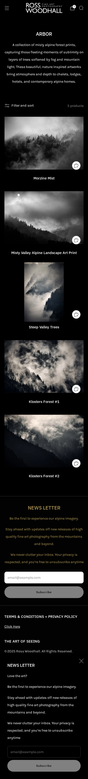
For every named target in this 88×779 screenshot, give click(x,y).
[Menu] (6, 8)
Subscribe (44, 766)
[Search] (81, 7)
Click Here (12, 626)
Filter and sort (22, 105)
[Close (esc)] (81, 661)
